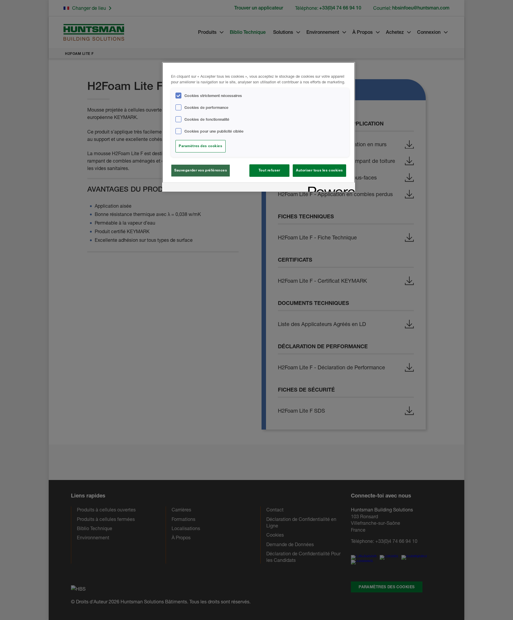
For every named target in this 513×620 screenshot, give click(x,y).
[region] (258, 127)
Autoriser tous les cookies (319, 170)
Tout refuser (269, 170)
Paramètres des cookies (200, 146)
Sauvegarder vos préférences (200, 170)
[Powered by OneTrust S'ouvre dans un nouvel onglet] (329, 188)
